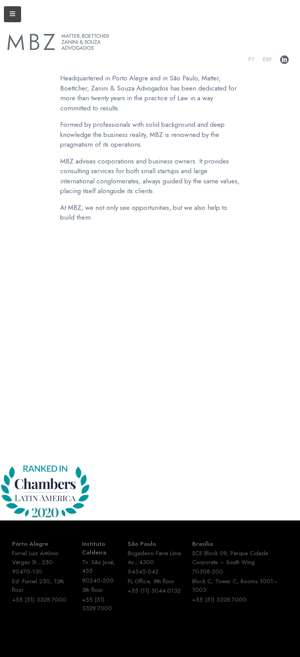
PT (251, 59)
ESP (267, 59)
